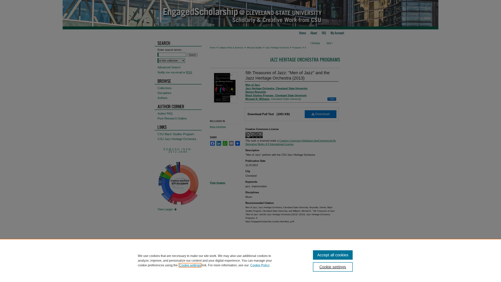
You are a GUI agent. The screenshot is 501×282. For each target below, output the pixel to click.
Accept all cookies (332, 255)
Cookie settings (190, 265)
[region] (250, 260)
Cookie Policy (260, 265)
